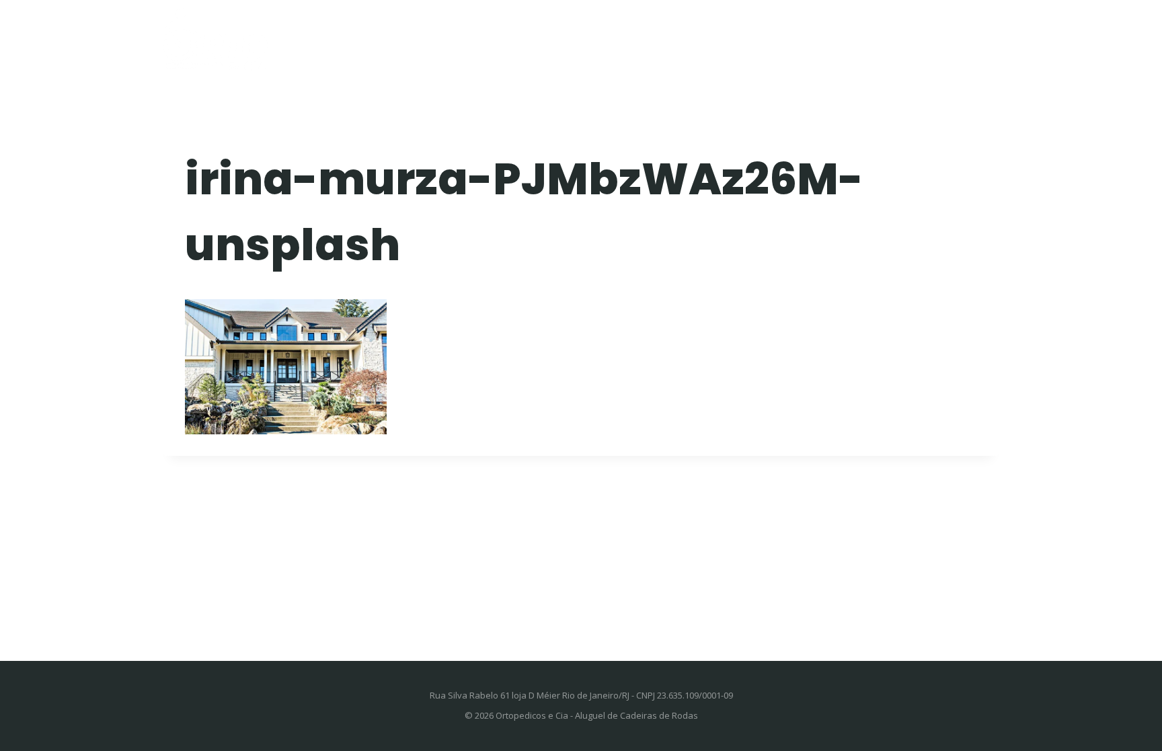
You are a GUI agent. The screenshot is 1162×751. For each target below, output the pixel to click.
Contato (903, 36)
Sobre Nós (822, 36)
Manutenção (631, 36)
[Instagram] (989, 35)
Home (458, 36)
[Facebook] (968, 35)
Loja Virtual (731, 36)
